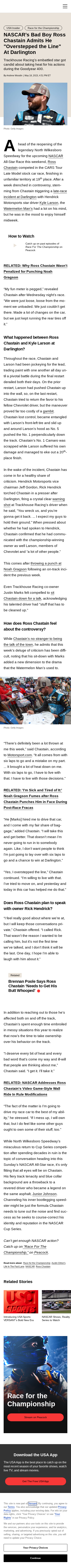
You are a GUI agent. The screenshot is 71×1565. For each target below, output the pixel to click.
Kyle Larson (49, 203)
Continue (35, 1558)
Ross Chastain (43, 1266)
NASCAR (55, 156)
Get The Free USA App (35, 1481)
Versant (32, 1503)
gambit (48, 411)
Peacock (40, 1252)
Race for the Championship (36, 1263)
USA (8, 6)
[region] (35, 1529)
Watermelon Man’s (18, 208)
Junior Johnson (44, 1194)
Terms (11, 1507)
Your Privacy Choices (35, 1547)
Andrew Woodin (14, 75)
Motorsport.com (19, 755)
